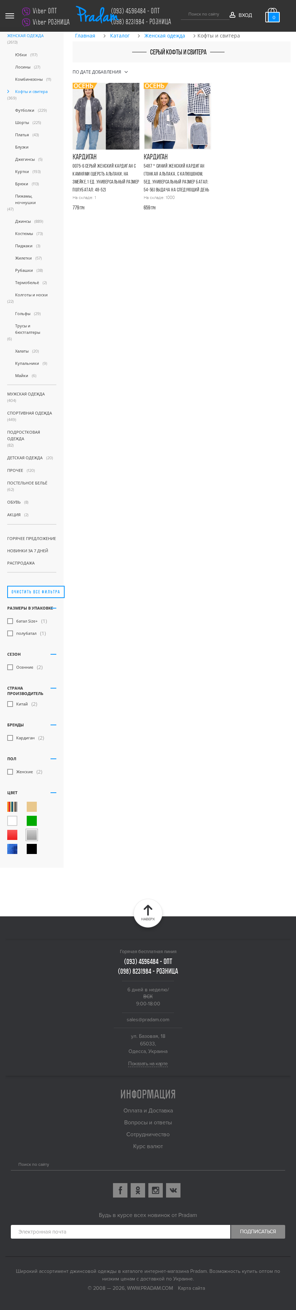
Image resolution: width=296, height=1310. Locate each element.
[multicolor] (12, 807)
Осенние (24, 667)
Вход (245, 15)
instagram (155, 1190)
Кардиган (25, 737)
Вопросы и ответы (148, 1122)
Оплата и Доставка (148, 1110)
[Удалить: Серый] (32, 835)
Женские (24, 771)
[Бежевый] (32, 807)
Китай (22, 704)
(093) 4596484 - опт (135, 11)
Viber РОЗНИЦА (51, 22)
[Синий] (12, 849)
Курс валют (148, 1146)
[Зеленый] (32, 821)
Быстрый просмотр (107, 164)
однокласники (138, 1190)
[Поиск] (183, 13)
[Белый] (12, 821)
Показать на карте (148, 1064)
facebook (120, 1190)
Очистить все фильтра (36, 591)
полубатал (26, 633)
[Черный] (32, 849)
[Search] (13, 1163)
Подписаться (258, 1232)
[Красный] (12, 835)
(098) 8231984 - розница (141, 22)
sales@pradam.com (148, 1020)
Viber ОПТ (45, 11)
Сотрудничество (148, 1134)
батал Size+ (27, 621)
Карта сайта (191, 1288)
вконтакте (173, 1190)
